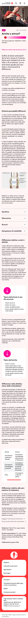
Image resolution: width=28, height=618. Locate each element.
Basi (4, 30)
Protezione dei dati (9, 592)
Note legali (7, 573)
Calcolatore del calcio (10, 566)
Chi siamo (7, 579)
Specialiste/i (7, 569)
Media (6, 588)
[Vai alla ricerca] (16, 3)
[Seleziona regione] (20, 3)
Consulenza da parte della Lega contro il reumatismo (13, 584)
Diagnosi (6, 562)
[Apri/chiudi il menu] (24, 3)
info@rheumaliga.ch (14, 606)
